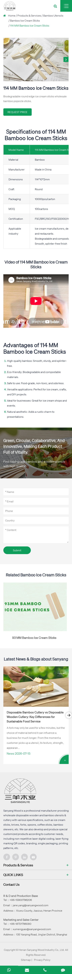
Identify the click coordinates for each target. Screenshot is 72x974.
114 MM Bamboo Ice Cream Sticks (29, 25)
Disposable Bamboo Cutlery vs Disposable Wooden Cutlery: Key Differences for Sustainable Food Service (35, 716)
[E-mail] (27, 970)
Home (11, 15)
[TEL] (45, 970)
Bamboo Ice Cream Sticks (25, 20)
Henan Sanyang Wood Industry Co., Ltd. (41, 949)
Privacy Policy (42, 959)
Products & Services (29, 15)
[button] (65, 59)
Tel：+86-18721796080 (17, 923)
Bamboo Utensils (53, 15)
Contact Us (11, 884)
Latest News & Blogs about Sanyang (36, 659)
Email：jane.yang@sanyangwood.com (25, 905)
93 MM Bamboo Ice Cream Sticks (34, 637)
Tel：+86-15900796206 (17, 900)
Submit (17, 550)
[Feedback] (63, 970)
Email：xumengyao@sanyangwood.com (27, 929)
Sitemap (26, 959)
